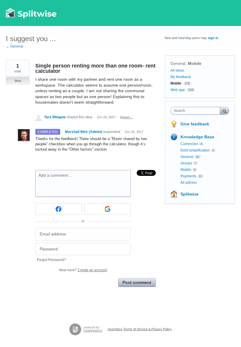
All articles (188, 183)
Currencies (189, 144)
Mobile (194, 63)
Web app (177, 90)
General (177, 63)
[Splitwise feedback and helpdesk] (31, 12)
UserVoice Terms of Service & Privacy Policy (140, 329)
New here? (83, 270)
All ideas (177, 70)
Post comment (137, 282)
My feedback (180, 77)
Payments (188, 176)
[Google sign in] (107, 209)
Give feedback (194, 124)
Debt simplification (195, 150)
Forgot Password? (51, 260)
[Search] (224, 110)
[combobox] (196, 111)
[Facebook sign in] (58, 209)
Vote (17, 80)
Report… (126, 117)
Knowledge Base (197, 136)
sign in (213, 38)
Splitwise (189, 194)
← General (14, 46)
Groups (186, 163)
